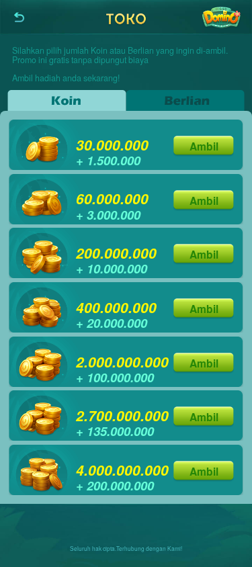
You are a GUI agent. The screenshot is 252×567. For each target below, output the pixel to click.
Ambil (204, 146)
